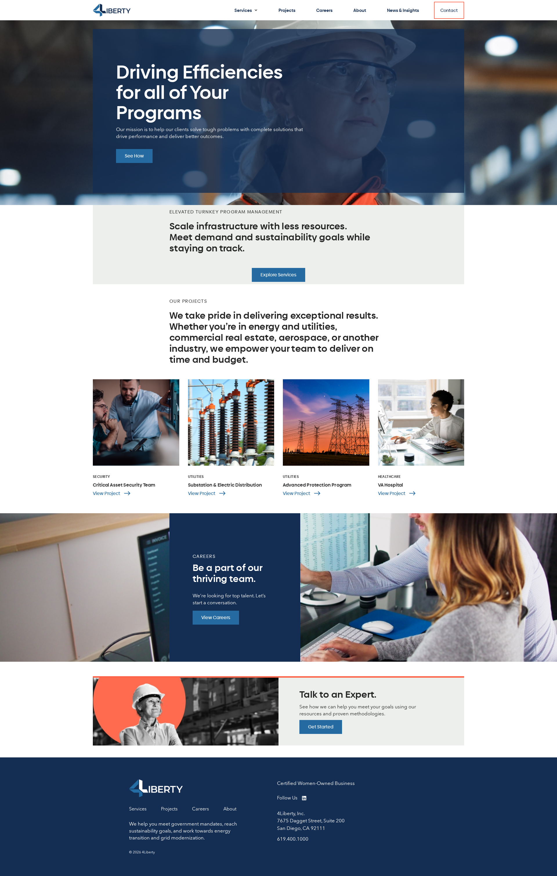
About (359, 10)
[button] (246, 10)
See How (134, 156)
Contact (449, 10)
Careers (324, 10)
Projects (286, 10)
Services (243, 10)
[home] (112, 10)
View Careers (215, 618)
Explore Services (278, 275)
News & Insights (403, 10)
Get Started (320, 727)
